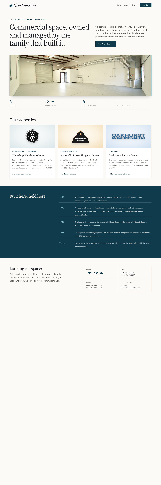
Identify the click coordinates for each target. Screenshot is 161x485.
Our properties (122, 5)
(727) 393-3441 (95, 273)
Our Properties (105, 44)
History (133, 5)
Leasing (146, 5)
